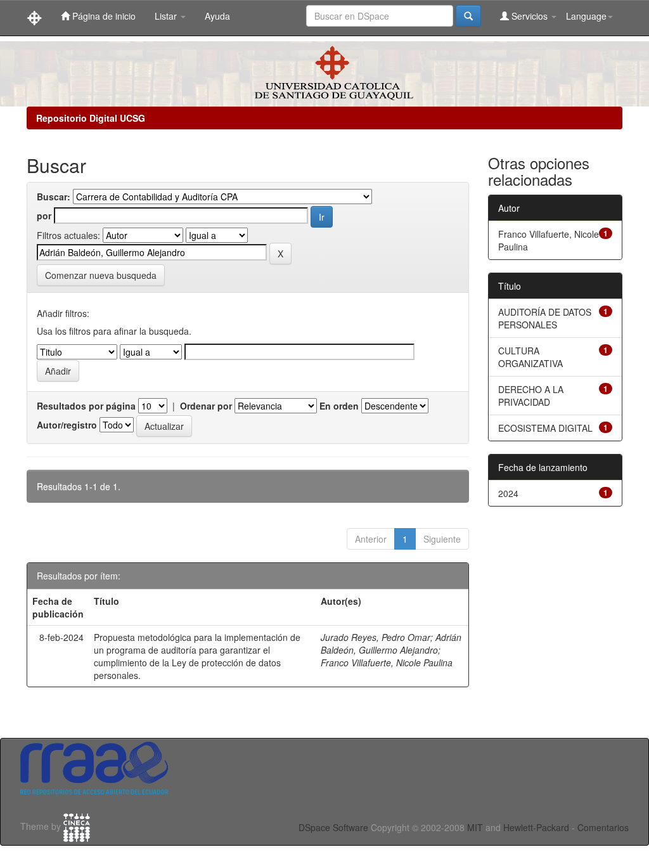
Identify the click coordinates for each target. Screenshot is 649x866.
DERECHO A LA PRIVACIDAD (530, 395)
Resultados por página (86, 405)
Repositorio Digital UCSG (90, 118)
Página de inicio (103, 16)
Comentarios (603, 827)
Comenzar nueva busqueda (101, 275)
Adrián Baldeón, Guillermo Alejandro (391, 643)
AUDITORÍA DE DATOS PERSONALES (544, 318)
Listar (167, 16)
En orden (339, 405)
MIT (475, 827)
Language (586, 16)
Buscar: (53, 196)
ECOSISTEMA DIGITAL (545, 428)
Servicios (529, 16)
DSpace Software (333, 827)
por (44, 215)
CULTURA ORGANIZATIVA (530, 357)
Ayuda (217, 16)
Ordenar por (206, 405)
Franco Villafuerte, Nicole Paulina (387, 662)
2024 (508, 493)
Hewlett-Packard (536, 827)
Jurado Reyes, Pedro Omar (375, 637)
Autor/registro (67, 424)
